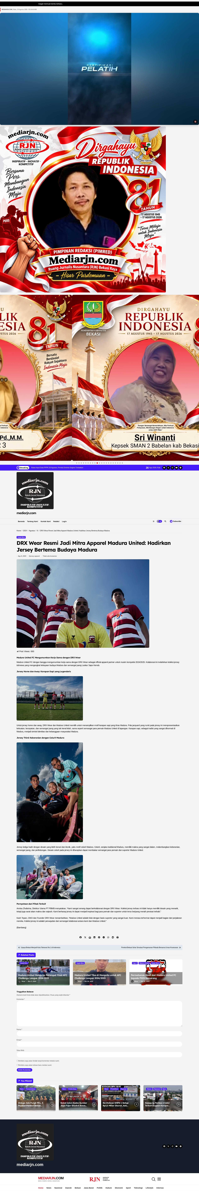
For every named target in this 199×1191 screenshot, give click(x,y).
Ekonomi (119, 1188)
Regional (123, 1089)
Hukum (149, 1089)
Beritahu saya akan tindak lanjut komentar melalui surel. (38, 1061)
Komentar (21, 999)
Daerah (68, 1188)
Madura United (144, 963)
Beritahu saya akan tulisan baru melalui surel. (35, 1065)
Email (19, 1040)
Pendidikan (114, 1089)
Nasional (157, 1089)
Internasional (162, 1188)
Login (64, 521)
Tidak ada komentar (50, 556)
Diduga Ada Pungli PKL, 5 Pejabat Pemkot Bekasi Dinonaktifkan (30, 1106)
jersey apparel (35, 556)
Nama (19, 1029)
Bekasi (78, 1188)
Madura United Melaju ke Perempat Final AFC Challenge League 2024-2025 (42, 977)
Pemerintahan (30, 1089)
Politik (99, 1188)
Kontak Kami (46, 521)
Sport (128, 1188)
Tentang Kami (32, 521)
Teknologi (138, 1188)
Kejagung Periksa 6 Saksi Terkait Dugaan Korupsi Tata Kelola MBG (157, 1106)
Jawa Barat (89, 1188)
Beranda (21, 521)
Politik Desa (72, 1089)
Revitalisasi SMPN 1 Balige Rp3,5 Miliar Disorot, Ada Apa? (116, 1106)
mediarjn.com (26, 513)
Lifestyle (149, 1188)
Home (40, 1188)
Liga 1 (135, 963)
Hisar (23, 981)
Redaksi (56, 521)
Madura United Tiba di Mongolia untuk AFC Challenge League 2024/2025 (98, 977)
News (22, 1089)
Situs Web (20, 1050)
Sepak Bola (21, 537)
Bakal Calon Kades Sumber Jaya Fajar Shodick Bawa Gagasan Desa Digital (73, 1106)
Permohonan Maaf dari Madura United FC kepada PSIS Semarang (153, 977)
